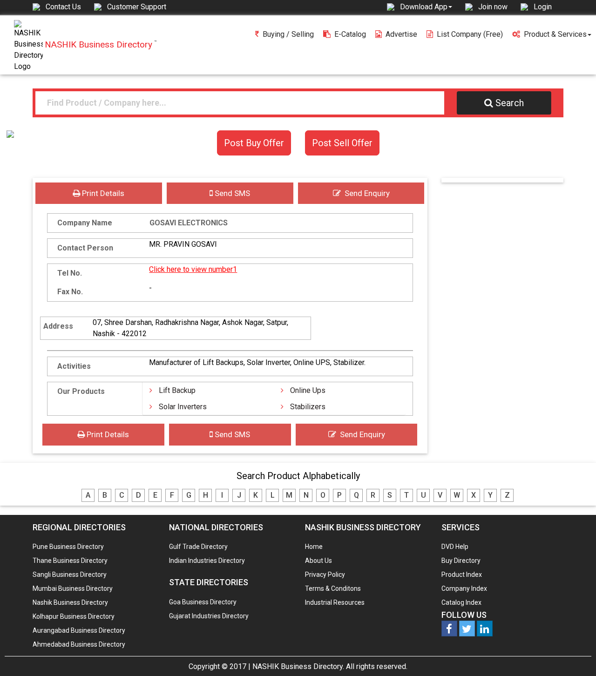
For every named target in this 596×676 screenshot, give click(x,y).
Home (314, 546)
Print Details (102, 193)
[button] (426, 6)
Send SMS (231, 193)
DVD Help (454, 546)
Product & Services (555, 34)
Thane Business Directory (70, 560)
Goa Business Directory (203, 602)
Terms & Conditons (333, 588)
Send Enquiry (365, 193)
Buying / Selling (288, 34)
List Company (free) (470, 34)
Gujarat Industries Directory (209, 616)
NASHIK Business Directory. (298, 666)
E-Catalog (350, 34)
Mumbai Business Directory (73, 588)
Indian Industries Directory (207, 560)
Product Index (461, 574)
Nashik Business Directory (70, 602)
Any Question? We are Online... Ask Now (574, 654)
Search (509, 102)
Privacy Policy (325, 574)
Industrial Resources (335, 602)
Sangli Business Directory (70, 574)
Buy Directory (461, 560)
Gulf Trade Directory (198, 546)
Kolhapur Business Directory (74, 616)
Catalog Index (461, 602)
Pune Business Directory (68, 546)
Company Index (464, 588)
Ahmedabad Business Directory (79, 644)
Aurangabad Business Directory (79, 630)
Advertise (401, 34)
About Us (318, 560)
